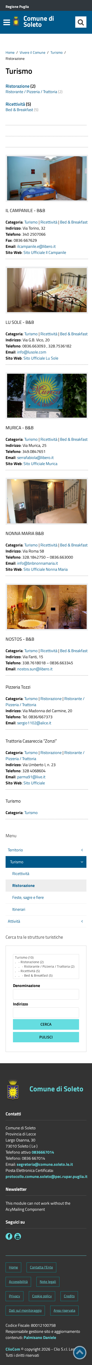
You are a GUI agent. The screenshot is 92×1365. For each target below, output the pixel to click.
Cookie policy (42, 1296)
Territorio (15, 850)
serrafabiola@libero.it (35, 457)
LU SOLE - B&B (20, 322)
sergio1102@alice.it (34, 723)
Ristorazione (17, 86)
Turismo (56, 52)
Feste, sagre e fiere (28, 897)
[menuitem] (10, 52)
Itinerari (18, 909)
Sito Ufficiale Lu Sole (40, 358)
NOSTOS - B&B (20, 639)
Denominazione (26, 985)
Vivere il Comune (32, 52)
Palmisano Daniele (40, 1337)
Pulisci (46, 1037)
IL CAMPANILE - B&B (25, 210)
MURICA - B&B (19, 427)
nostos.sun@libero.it (34, 669)
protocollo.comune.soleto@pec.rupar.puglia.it (47, 1176)
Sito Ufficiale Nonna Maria (45, 569)
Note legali (48, 1281)
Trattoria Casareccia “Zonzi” (31, 740)
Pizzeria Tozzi (18, 686)
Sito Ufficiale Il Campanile (44, 252)
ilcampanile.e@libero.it (36, 246)
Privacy (14, 1296)
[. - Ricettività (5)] (46, 971)
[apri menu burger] (6, 22)
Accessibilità (18, 1281)
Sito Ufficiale (34, 783)
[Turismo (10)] (46, 957)
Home (10, 52)
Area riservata (64, 1310)
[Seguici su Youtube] (17, 1236)
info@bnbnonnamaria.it (37, 563)
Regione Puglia (17, 6)
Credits (69, 1296)
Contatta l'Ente (41, 1267)
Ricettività (15, 104)
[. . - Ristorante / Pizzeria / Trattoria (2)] (46, 966)
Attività (14, 921)
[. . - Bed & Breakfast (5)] (46, 975)
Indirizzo (20, 1004)
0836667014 (43, 1152)
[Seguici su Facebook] (9, 1236)
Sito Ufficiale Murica (40, 464)
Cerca (46, 1024)
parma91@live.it (31, 777)
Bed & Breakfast (19, 110)
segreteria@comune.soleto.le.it (45, 1164)
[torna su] (79, 1352)
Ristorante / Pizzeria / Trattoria (31, 92)
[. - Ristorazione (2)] (46, 962)
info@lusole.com (31, 352)
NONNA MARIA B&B (25, 533)
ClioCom (13, 1349)
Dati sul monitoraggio (25, 1310)
